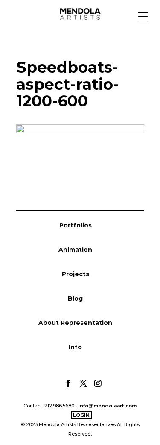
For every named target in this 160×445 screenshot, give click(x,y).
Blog (75, 298)
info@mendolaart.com (107, 406)
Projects (75, 274)
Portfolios (75, 225)
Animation (75, 249)
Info (75, 347)
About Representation (75, 323)
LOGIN (81, 415)
